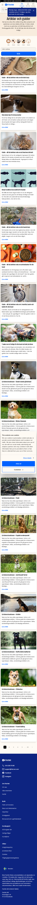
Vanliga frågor (6, 833)
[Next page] (32, 747)
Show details (27, 458)
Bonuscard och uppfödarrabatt (11, 819)
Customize (17, 469)
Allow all (18, 463)
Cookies (4, 854)
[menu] (2, 4)
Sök (18, 53)
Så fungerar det (7, 830)
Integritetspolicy (7, 847)
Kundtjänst (5, 837)
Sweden (10, 869)
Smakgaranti (6, 815)
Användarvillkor (7, 851)
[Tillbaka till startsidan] (9, 4)
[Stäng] (34, 10)
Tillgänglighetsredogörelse (10, 858)
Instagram (8, 776)
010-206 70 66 (9, 766)
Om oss (4, 787)
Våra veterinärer (7, 791)
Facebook (8, 773)
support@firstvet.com (12, 769)
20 (28, 747)
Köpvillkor (5, 812)
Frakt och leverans (7, 805)
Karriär (4, 794)
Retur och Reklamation (9, 808)
